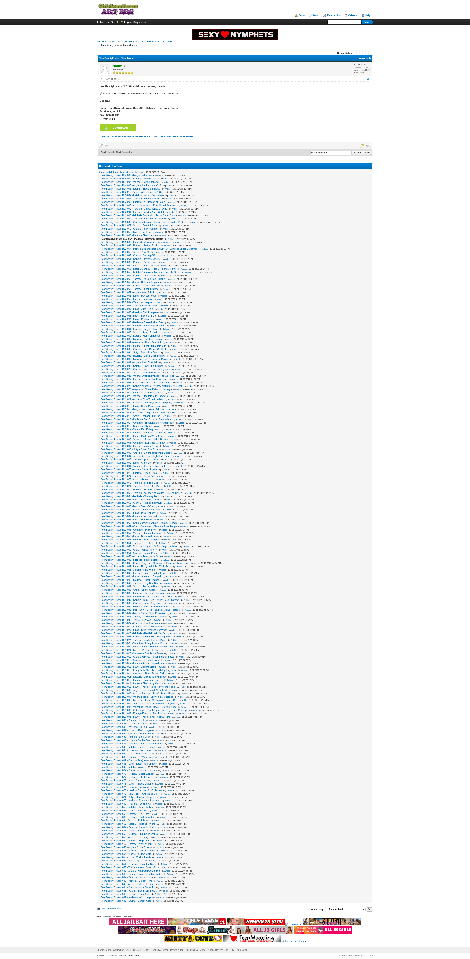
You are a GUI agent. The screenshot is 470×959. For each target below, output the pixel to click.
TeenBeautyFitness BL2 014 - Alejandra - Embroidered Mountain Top (137, 422)
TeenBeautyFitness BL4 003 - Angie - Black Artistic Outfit (131, 185)
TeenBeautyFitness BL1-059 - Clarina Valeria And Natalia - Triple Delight (139, 526)
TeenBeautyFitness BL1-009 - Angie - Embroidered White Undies (135, 690)
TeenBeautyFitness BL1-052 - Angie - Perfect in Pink (129, 549)
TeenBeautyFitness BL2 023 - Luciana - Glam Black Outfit (132, 392)
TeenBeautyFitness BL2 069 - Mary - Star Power (127, 232)
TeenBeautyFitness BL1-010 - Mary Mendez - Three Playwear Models (138, 686)
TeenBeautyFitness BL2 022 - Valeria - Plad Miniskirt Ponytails (134, 395)
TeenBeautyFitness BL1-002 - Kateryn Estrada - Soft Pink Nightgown (137, 713)
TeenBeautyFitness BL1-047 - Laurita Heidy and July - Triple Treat (136, 566)
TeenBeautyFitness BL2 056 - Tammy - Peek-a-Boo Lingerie (133, 279)
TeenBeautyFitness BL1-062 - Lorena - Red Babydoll (129, 516)
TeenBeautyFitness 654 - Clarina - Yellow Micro (126, 854)
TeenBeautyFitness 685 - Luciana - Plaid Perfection (128, 750)
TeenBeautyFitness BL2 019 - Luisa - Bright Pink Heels (130, 406)
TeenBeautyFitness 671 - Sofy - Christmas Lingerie (128, 797)
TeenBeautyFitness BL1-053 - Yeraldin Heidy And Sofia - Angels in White (139, 546)
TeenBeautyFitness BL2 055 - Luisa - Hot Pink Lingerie (130, 282)
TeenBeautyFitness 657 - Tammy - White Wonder (127, 843)
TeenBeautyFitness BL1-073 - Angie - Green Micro (127, 479)
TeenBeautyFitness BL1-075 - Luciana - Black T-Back (129, 473)
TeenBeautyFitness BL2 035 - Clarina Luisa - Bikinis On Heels (134, 349)
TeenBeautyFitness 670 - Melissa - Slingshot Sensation (130, 800)
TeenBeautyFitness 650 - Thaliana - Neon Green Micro (130, 867)
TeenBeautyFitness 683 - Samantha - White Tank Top (129, 757)
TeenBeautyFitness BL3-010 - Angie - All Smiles (126, 192)
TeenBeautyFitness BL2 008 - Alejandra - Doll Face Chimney (133, 442)
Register (138, 22)
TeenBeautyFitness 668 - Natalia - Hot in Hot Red (127, 807)
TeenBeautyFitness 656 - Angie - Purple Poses (126, 847)
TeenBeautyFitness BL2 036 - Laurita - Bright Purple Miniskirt (133, 345)
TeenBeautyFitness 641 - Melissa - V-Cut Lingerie (127, 897)
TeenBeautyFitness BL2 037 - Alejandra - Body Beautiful (131, 342)
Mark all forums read (218, 950)
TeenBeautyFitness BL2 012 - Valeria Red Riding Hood (130, 429)
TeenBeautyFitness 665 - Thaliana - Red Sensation (128, 817)
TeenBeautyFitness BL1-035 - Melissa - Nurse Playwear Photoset (136, 606)
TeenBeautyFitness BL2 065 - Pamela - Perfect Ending (130, 245)
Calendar (353, 15)
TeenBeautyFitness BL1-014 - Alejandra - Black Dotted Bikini (133, 673)
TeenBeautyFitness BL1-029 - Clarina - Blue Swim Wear (130, 623)
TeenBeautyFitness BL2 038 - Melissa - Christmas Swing (131, 339)
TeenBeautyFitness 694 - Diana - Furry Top (124, 720)
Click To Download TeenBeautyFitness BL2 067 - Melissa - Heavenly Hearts (147, 136)
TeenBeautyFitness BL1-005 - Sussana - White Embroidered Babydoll (138, 703)
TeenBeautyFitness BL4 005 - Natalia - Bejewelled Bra (130, 178)
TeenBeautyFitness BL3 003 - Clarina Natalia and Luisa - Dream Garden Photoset (144, 222)
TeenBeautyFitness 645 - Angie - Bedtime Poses (127, 884)
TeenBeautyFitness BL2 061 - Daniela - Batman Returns (131, 259)
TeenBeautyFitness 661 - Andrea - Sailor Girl (124, 830)
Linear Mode (365, 58)
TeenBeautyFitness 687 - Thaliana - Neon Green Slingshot (132, 743)
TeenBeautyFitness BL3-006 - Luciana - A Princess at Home (133, 202)
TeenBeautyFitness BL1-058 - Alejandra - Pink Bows (129, 529)
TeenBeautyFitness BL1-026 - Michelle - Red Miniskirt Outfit (133, 633)
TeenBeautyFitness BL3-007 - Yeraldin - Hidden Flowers (130, 198)
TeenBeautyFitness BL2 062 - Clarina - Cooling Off (128, 255)
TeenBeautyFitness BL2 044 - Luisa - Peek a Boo (127, 319)
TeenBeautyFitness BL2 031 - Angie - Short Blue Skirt (129, 362)
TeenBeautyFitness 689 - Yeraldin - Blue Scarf (125, 736)
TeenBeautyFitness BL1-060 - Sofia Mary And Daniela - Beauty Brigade (139, 523)
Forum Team (104, 950)
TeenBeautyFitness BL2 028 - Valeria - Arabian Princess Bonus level (137, 375)
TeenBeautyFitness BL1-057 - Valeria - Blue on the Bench (131, 533)
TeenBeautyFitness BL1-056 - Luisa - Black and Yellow (130, 536)
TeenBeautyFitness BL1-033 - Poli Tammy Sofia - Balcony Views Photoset (140, 609)
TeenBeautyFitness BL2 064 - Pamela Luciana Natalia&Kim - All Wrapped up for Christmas (149, 248)
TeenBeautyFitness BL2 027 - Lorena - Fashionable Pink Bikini (134, 379)
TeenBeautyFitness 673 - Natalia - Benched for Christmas (131, 790)
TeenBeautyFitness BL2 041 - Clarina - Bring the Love (129, 329)
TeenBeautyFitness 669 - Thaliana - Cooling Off (126, 803)
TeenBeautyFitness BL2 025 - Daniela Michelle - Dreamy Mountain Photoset (141, 386)
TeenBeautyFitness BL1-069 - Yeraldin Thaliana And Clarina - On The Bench (141, 493)
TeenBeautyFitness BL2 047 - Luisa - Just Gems (127, 309)
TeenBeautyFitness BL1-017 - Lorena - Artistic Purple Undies (133, 663)
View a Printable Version (112, 908)
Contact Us (118, 950)
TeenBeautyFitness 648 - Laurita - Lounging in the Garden (131, 874)
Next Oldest (107, 152)
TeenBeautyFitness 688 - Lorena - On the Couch (126, 740)
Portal (302, 15)
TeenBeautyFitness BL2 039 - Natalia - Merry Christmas (130, 335)
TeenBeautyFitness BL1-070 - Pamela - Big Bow (126, 489)
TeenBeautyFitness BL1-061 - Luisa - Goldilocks (126, 519)
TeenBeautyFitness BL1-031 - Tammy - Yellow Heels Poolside (134, 616)
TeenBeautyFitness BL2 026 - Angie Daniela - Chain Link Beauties (136, 382)
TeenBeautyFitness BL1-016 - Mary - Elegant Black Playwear (133, 666)
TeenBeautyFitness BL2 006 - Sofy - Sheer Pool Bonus (130, 449)
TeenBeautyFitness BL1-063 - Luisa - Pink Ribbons (128, 513)
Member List (334, 15)
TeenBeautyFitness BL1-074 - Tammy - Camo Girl (127, 476)
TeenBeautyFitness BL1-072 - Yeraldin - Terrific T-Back (130, 482)
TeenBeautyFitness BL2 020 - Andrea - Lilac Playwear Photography (136, 402)
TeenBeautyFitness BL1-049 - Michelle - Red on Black (130, 559)
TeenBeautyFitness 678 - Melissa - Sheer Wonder (127, 773)
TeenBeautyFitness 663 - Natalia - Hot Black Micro (128, 823)
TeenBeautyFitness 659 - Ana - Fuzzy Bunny (125, 837)
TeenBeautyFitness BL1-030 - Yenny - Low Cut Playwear (131, 620)
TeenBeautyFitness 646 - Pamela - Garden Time (126, 880)
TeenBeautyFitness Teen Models (116, 172)
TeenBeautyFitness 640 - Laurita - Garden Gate (126, 900)
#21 (368, 79)
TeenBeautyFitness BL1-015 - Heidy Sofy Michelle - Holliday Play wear (138, 670)
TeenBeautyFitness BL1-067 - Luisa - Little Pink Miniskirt (131, 499)
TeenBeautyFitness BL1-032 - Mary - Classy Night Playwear (133, 613)
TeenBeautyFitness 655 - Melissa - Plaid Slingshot (128, 850)
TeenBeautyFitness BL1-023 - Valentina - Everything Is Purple (134, 643)
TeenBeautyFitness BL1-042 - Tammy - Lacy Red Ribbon (131, 583)
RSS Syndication (239, 950)
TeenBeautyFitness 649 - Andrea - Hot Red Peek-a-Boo (130, 870)
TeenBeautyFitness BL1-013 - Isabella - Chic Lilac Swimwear (133, 676)
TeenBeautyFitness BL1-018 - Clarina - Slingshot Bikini (130, 660)
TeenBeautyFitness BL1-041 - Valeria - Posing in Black (130, 586)
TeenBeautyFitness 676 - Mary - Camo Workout (126, 780)
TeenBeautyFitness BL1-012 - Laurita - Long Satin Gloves (131, 680)
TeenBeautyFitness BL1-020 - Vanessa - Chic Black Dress (132, 653)
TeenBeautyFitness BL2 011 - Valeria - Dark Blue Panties (131, 432)
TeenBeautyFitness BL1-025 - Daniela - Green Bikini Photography (136, 636)
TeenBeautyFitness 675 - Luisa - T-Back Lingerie (127, 783)
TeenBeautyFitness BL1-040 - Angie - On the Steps (128, 589)
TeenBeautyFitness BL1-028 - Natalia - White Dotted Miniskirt (133, 626)
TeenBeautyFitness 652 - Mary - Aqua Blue (124, 860)
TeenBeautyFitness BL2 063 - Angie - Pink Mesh (127, 252)
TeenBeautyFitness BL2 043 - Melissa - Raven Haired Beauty (133, 322)
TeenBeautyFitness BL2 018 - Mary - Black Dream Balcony (132, 409)
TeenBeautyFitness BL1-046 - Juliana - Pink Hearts (128, 569)
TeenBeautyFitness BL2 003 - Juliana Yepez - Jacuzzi (130, 459)
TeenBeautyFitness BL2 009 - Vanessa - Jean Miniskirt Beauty (134, 439)
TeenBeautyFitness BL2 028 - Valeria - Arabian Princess (131, 372)
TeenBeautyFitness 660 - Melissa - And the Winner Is (129, 834)
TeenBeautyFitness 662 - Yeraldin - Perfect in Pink (128, 827)
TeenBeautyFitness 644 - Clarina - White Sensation (128, 887)
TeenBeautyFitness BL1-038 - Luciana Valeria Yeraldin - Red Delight (137, 596)
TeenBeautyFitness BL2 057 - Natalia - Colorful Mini (128, 275)
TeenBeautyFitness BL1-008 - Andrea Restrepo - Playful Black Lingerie (138, 693)
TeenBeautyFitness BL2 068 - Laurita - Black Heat (127, 235)
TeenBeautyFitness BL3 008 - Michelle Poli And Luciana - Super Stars (138, 215)
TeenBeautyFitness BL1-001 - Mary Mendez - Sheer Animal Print (135, 716)
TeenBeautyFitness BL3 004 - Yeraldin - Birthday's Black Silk (133, 218)
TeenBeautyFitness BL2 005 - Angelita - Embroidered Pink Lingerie (136, 452)
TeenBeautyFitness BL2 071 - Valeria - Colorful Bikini (129, 225)
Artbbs (141, 172)
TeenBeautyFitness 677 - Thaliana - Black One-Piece (129, 777)
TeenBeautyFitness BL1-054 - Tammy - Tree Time (127, 543)
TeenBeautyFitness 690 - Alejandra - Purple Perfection (130, 733)
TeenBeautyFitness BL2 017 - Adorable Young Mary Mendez (133, 412)
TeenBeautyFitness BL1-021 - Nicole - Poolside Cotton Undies (134, 650)
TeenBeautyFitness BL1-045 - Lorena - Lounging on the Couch (134, 573)
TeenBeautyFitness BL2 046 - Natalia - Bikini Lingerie (129, 312)
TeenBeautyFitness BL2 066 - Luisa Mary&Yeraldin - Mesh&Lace (135, 242)
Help (367, 15)
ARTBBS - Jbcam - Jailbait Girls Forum (116, 41)
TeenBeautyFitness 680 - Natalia (118, 767)
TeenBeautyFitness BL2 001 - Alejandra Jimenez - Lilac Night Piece (137, 466)
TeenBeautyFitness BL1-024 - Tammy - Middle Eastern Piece (133, 640)
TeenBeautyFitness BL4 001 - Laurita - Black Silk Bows (130, 188)
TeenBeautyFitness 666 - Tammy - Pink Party (125, 813)
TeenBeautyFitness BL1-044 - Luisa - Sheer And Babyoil (131, 576)
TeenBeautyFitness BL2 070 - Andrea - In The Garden (129, 228)
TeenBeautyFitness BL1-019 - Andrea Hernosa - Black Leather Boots (137, 656)
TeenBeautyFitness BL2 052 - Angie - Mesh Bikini (127, 292)
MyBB (111, 955)
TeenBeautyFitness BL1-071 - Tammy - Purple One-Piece (131, 486)
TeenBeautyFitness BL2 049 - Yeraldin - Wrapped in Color (131, 302)
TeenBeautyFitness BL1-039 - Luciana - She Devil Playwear (132, 593)
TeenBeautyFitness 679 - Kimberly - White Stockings (129, 770)
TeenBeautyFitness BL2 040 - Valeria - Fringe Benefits (130, 332)
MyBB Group (134, 955)
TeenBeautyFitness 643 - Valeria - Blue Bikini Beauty (129, 890)
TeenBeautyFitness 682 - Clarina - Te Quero (124, 760)
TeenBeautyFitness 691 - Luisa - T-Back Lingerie (127, 730)
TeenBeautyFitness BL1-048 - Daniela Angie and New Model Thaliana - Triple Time (145, 563)
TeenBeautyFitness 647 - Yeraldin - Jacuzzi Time (127, 877)
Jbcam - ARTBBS (146, 41)
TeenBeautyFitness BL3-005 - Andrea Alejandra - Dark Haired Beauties (138, 205)
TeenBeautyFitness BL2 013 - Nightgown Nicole (126, 426)
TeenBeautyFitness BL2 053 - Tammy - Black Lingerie (129, 288)
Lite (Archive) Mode (195, 950)
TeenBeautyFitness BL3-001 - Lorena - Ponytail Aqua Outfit (132, 212)
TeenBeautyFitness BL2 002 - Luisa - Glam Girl (126, 462)
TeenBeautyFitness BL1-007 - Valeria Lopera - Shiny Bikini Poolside (137, 696)
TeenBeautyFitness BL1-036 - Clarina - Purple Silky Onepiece (134, 603)
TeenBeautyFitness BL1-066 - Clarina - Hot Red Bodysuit (131, 502)
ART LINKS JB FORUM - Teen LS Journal (147, 950)
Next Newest (123, 152)
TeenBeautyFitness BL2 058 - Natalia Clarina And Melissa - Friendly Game (140, 272)
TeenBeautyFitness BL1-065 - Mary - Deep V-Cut (127, 506)
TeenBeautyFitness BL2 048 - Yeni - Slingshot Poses (129, 305)
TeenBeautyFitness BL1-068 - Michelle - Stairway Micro (130, 496)
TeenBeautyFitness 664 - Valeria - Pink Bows (125, 820)
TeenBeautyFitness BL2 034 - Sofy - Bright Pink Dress (130, 352)
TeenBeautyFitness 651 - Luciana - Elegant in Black (128, 864)
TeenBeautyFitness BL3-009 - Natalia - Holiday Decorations (132, 195)
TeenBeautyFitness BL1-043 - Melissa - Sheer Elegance (131, 579)
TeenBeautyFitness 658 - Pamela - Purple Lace (126, 840)
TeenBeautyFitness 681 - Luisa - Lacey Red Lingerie (129, 763)
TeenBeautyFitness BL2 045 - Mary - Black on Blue (128, 315)
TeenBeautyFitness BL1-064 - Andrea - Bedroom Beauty (131, 509)
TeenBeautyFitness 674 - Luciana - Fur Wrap (125, 787)
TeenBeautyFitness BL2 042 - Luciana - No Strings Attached (133, 325)
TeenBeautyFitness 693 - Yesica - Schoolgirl (124, 723)
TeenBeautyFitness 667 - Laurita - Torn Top (124, 810)
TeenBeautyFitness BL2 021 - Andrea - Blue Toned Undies (132, 399)
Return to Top (177, 950)
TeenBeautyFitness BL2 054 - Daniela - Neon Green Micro (132, 285)
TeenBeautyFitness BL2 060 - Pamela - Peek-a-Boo (128, 262)
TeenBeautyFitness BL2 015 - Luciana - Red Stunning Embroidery (136, 419)
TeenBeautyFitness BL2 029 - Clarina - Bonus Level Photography (135, 369)
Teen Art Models (164, 41)
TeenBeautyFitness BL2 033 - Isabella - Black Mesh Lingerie (133, 355)
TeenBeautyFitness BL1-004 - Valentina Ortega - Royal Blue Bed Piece (138, 707)
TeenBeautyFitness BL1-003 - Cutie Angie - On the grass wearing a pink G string (144, 710)
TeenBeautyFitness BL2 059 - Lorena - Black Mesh (128, 265)
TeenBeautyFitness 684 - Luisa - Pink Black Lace (127, 753)
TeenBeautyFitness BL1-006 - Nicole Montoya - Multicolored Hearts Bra (139, 700)
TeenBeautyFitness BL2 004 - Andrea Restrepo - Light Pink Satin (135, 456)
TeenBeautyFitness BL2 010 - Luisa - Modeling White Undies (133, 436)
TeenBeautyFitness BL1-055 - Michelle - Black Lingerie (130, 539)
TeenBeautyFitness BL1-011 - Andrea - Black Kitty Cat (130, 683)
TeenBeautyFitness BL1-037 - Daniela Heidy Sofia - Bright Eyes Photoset (140, 600)
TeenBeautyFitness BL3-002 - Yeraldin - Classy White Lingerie (134, 208)
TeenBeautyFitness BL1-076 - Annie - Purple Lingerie (129, 469)
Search (316, 15)
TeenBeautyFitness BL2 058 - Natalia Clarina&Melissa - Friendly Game (138, 268)
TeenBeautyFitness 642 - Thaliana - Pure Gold (125, 894)
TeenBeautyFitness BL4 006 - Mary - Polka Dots (127, 175)
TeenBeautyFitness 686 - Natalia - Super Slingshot (128, 747)
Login (127, 22)
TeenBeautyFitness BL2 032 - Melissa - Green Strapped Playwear (136, 359)
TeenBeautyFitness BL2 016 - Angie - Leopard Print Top (130, 416)
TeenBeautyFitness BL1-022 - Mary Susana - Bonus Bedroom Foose (137, 646)
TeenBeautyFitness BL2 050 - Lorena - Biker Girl (127, 299)
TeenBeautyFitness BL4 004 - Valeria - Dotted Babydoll (130, 182)
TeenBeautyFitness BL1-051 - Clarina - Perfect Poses (129, 553)
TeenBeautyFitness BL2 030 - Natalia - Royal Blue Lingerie (132, 366)
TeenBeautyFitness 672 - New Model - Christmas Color (130, 793)
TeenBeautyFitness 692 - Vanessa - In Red (124, 727)
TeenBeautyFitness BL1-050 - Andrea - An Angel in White (131, 556)
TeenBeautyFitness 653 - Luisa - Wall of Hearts (126, 857)
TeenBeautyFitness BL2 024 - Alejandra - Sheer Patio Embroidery (136, 389)
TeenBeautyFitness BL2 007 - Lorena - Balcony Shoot (129, 446)
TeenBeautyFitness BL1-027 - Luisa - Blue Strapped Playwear (134, 629)
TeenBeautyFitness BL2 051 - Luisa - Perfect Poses (128, 295)
